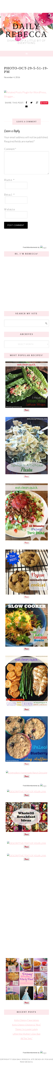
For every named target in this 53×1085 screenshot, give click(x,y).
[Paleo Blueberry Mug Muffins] (26, 760)
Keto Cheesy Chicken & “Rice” (26, 1024)
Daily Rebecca (27, 30)
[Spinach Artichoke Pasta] (26, 472)
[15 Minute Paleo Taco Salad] (26, 539)
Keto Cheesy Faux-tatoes (26, 1020)
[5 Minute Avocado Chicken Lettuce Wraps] (26, 406)
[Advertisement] (26, 909)
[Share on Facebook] (26, 102)
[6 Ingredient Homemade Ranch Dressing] (26, 772)
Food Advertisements (30, 247)
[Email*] (25, 194)
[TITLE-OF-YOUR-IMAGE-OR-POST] (26, 791)
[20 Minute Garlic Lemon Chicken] (26, 705)
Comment (10, 148)
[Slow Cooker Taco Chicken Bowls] (26, 645)
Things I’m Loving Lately (26, 1029)
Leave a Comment (27, 122)
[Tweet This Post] (32, 102)
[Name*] (25, 180)
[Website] (25, 209)
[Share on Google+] (37, 102)
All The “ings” (27, 1038)
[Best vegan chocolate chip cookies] (26, 593)
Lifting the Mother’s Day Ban (26, 1033)
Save (45, 103)
